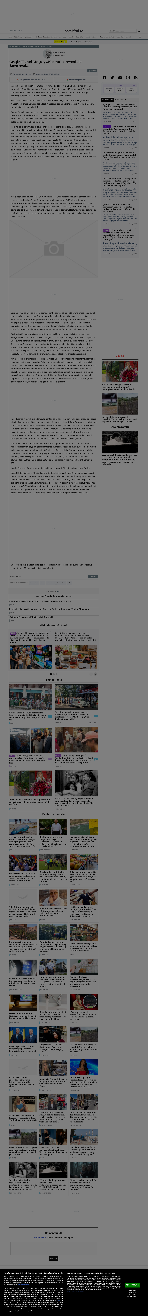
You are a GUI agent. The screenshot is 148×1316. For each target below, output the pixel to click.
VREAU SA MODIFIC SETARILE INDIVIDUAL (132, 1293)
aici (58, 1300)
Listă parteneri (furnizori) (75, 1292)
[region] (74, 1292)
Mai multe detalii (23, 1285)
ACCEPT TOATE (132, 1285)
